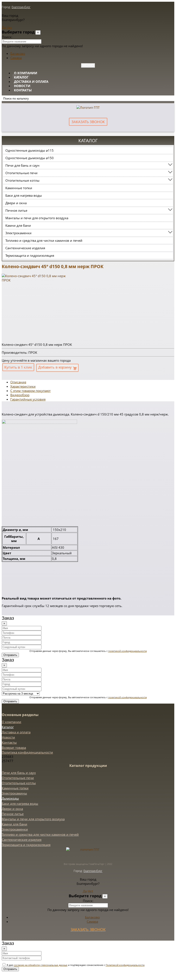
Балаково (17, 53)
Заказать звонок (88, 121)
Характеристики (23, 386)
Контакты (23, 90)
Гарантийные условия (28, 399)
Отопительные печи (21, 173)
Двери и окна (16, 203)
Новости (22, 86)
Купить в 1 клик (18, 367)
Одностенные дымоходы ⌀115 (29, 150)
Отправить (10, 655)
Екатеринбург (21, 7)
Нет (9, 27)
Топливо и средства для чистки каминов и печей (43, 240)
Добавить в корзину (55, 367)
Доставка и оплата (31, 81)
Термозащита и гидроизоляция (29, 255)
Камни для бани (18, 225)
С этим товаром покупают (30, 390)
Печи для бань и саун (22, 165)
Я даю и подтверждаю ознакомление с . (75, 965)
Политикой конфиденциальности (125, 965)
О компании (25, 73)
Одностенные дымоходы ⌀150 (29, 158)
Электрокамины (14, 793)
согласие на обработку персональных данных (40, 965)
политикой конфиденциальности (127, 651)
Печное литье (16, 210)
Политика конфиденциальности (27, 752)
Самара (16, 58)
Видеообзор (19, 395)
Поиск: (7, 37)
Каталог (21, 77)
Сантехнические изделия (25, 248)
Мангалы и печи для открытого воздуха (36, 218)
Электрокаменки (18, 233)
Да (4, 27)
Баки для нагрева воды (23, 195)
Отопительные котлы (22, 180)
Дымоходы (10, 798)
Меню (88, 65)
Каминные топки (18, 188)
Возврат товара (14, 747)
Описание (18, 382)
